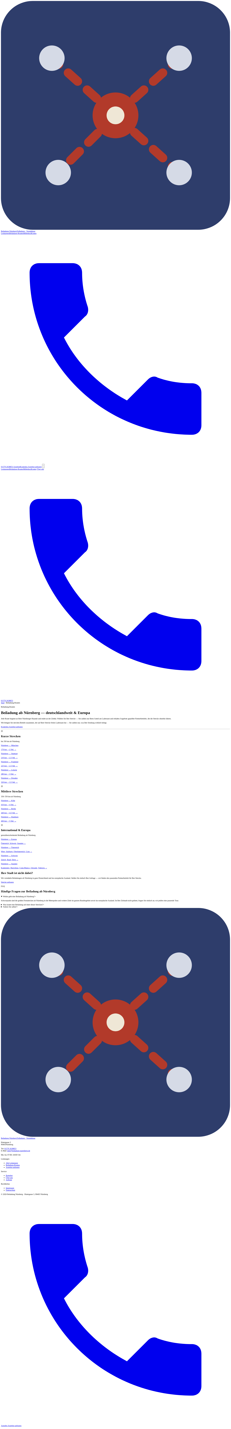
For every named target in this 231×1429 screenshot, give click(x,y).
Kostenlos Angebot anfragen (12, 727)
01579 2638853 (10, 1149)
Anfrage (9, 1180)
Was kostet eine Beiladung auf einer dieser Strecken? (23, 905)
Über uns (40, 469)
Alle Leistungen (12, 1163)
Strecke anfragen (7, 882)
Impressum (10, 1188)
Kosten (33, 233)
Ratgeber (9, 1175)
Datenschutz (10, 1190)
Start (2, 703)
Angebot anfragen (12, 1167)
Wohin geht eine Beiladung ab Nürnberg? (19, 896)
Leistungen (5, 233)
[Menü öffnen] (43, 466)
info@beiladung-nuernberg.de (18, 1151)
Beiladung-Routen (16, 233)
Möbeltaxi (27, 233)
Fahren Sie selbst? (10, 907)
